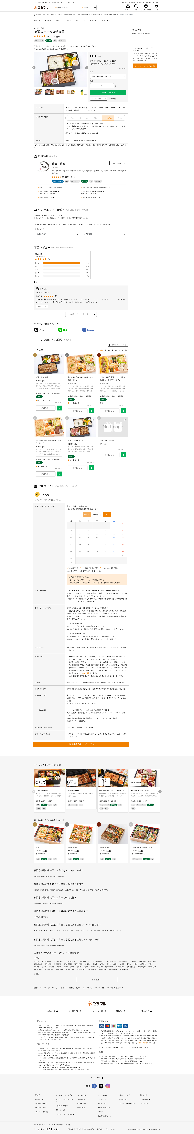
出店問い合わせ (103, 1107)
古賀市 (59, 967)
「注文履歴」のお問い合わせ (99, 629)
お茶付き (36, 890)
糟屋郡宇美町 (109, 967)
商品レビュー (80, 20)
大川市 (122, 964)
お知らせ (122, 1099)
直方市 (95, 964)
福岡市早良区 (78, 964)
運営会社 (101, 1103)
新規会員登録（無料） (128, 2)
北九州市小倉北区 (83, 961)
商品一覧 (92, 20)
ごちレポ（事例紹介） (126, 1103)
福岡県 (50, 187)
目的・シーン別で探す (41, 1112)
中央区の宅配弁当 (96, 15)
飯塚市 (102, 964)
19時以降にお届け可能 (101, 890)
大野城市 (36, 967)
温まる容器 (75, 890)
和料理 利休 (41, 854)
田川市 (109, 964)
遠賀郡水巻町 (70, 969)
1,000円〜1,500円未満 (49, 903)
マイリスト (156, 2)
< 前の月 (86, 514)
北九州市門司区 (46, 961)
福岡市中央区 (38, 964)
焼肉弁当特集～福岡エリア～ (115, 988)
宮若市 (72, 967)
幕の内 (112, 930)
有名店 (42, 890)
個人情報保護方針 (103, 1116)
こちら (98, 582)
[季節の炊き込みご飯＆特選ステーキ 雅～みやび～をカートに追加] (59, 474)
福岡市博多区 (152, 961)
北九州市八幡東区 (110, 961)
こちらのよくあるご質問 (75, 601)
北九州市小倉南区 (97, 961)
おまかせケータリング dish (64, 1114)
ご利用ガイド (105, 20)
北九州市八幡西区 (124, 961)
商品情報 (37, 20)
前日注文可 (59, 890)
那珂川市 (100, 967)
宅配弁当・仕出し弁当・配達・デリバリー (49, 15)
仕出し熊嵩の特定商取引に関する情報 (80, 727)
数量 (91, 81)
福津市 (66, 967)
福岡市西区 (57, 964)
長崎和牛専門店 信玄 (140, 854)
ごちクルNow (144, 1099)
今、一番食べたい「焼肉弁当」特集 (93, 988)
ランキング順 (98, 350)
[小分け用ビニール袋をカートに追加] (123, 454)
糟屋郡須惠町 (142, 967)
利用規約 (119, 1011)
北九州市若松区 (59, 961)
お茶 (91, 71)
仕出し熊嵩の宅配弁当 (111, 15)
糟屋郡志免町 (131, 967)
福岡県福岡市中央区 (41, 917)
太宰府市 (51, 967)
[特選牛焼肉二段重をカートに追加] (59, 408)
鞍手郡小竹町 (103, 969)
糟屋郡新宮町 (152, 967)
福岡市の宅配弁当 (83, 15)
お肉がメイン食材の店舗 (57, 945)
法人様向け (140, 2)
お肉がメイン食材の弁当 (57, 876)
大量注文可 (67, 890)
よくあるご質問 (84, 673)
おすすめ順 (123, 350)
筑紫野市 (143, 964)
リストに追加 (97, 99)
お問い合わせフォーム (97, 639)
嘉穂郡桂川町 (124, 969)
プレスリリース (110, 1129)
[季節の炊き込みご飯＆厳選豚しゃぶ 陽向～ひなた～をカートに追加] (91, 410)
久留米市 (87, 964)
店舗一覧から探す (40, 1107)
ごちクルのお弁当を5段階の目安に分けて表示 (81, 123)
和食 (35, 930)
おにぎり (105, 930)
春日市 (150, 964)
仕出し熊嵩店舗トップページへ (81, 744)
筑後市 (115, 964)
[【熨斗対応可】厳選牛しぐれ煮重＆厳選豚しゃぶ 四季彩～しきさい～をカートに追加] (123, 410)
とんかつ (65, 930)
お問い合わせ (144, 1011)
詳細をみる (45, 408)
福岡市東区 (142, 961)
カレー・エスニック (82, 930)
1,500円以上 (60, 903)
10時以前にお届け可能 (86, 890)
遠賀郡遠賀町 (92, 969)
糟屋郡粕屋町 (49, 969)
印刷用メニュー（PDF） (119, 345)
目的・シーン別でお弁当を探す (70, 988)
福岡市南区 (48, 964)
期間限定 (52, 890)
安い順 (114, 350)
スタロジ (143, 1103)
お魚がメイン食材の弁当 (41, 876)
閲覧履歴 (148, 2)
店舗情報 (47, 20)
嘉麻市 (79, 967)
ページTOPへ (96, 1077)
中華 (45, 930)
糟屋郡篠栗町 (120, 967)
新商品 (47, 890)
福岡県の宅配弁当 (69, 15)
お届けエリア (39, 229)
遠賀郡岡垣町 (81, 969)
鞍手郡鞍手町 (113, 969)
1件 (54, 37)
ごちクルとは (50, 1011)
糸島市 (92, 967)
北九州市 (36, 961)
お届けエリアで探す (41, 1103)
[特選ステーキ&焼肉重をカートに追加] (91, 467)
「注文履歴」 (81, 626)
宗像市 (44, 967)
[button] (57, 233)
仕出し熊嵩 (40, 28)
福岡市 (134, 961)
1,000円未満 (37, 903)
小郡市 (136, 964)
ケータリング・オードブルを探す (145, 66)
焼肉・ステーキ (54, 930)
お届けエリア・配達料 (63, 20)
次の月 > (107, 514)
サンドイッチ (95, 930)
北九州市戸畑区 (71, 961)
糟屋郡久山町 (38, 969)
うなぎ (118, 930)
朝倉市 (86, 967)
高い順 (107, 350)
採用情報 (100, 1129)
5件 (68, 177)
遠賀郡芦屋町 (59, 969)
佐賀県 (56, 187)
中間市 (129, 964)
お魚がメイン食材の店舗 (41, 945)
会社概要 (70, 1129)
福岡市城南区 (68, 964)
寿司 (71, 930)
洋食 (40, 930)
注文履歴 (64, 1053)
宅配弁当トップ (39, 1099)
